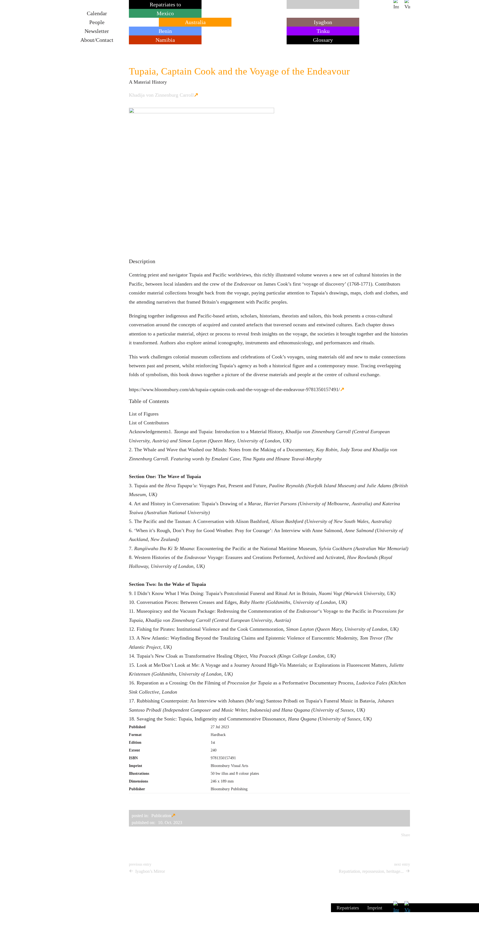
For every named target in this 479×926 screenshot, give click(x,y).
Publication (161, 815)
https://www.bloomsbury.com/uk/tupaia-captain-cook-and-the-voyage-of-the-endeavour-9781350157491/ (234, 389)
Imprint (374, 907)
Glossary (323, 40)
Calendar (97, 13)
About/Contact (96, 40)
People (97, 22)
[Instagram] (396, 4)
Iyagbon (323, 22)
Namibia (165, 40)
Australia (195, 22)
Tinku (323, 31)
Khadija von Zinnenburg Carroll (161, 95)
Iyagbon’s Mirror (150, 871)
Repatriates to (165, 4)
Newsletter (97, 31)
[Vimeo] (407, 4)
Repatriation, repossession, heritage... (371, 871)
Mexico (165, 13)
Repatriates (348, 907)
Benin (165, 31)
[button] (131, 842)
